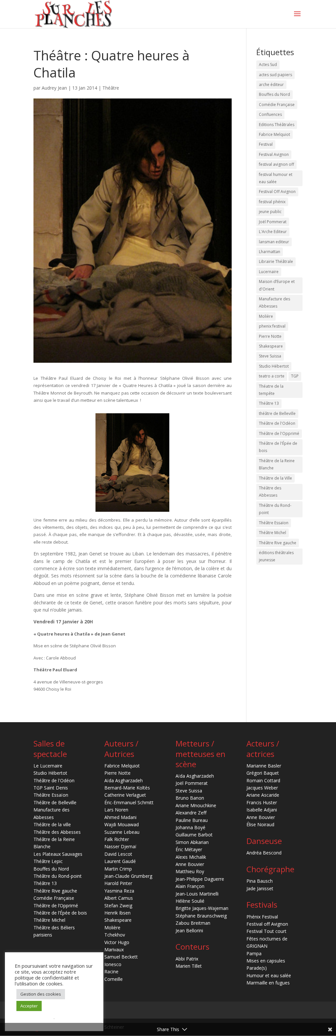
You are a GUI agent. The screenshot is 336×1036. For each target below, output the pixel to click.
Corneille (113, 979)
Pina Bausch (259, 881)
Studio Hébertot (274, 366)
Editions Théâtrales (276, 124)
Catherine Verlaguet (125, 795)
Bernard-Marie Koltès (127, 788)
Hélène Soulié (190, 901)
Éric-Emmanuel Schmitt (129, 802)
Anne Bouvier (190, 864)
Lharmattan (269, 251)
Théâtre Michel (272, 532)
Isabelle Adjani (261, 810)
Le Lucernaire (47, 766)
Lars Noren (116, 810)
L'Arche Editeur (273, 231)
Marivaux (114, 949)
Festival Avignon (274, 154)
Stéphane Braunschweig (201, 916)
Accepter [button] (29, 1006)
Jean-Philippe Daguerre (200, 879)
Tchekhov (114, 935)
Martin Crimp (118, 869)
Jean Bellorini (189, 930)
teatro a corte (271, 376)
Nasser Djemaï (120, 846)
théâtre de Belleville (277, 413)
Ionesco (112, 964)
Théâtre (110, 88)
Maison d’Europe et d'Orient (277, 285)
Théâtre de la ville (52, 824)
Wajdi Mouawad (121, 824)
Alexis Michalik (191, 857)
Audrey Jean (54, 88)
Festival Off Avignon (277, 191)
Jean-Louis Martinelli (197, 894)
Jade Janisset (259, 888)
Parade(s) (256, 968)
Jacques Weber (262, 788)
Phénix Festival (262, 917)
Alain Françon (190, 886)
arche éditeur (271, 84)
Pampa (254, 953)
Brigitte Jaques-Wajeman (202, 908)
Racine (111, 971)
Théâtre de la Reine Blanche (277, 464)
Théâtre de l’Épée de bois (60, 913)
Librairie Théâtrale (276, 261)
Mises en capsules (265, 961)
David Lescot (118, 854)
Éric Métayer (189, 849)
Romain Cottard (263, 780)
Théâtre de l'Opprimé (279, 433)
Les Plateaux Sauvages (57, 854)
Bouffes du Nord (274, 94)
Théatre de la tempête (271, 389)
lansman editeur (274, 242)
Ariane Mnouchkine (196, 805)
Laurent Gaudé (120, 861)
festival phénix (272, 202)
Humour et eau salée (268, 975)
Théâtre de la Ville (275, 478)
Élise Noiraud (260, 824)
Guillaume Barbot (194, 834)
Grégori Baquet (262, 773)
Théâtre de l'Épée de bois (278, 447)
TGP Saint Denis (50, 788)
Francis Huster (261, 802)
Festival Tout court (266, 931)
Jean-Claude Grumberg (128, 876)
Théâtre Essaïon (273, 523)
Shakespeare (271, 346)
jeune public (270, 211)
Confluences (270, 114)
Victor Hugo (116, 942)
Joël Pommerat (272, 222)
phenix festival (272, 326)
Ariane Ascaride (262, 795)
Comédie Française (277, 104)
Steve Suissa (270, 356)
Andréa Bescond (264, 853)
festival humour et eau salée (275, 178)
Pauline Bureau (192, 820)
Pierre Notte (270, 336)
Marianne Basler (263, 766)
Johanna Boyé (190, 827)
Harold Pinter (118, 883)
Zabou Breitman (193, 923)
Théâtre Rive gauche (277, 543)
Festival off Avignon (267, 924)
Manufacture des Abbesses (274, 302)
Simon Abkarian (192, 842)
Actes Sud (268, 64)
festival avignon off (276, 164)
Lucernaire (269, 271)
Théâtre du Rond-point (275, 509)
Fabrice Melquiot (274, 134)
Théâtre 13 (269, 403)
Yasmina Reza (119, 891)
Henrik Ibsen (117, 913)
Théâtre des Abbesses (270, 491)
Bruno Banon (190, 798)
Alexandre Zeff (191, 812)
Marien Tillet (189, 966)
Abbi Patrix (187, 959)
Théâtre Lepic (48, 861)
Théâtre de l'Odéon (277, 423)
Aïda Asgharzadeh (123, 780)
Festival (266, 144)
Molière (266, 316)
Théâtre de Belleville (54, 802)
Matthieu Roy (190, 871)
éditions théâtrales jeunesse (276, 556)
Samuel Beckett (121, 957)
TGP (295, 376)
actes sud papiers (275, 74)
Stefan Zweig (118, 905)
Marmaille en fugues (268, 983)
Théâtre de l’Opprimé (55, 905)
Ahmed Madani (120, 817)
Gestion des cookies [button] (40, 994)
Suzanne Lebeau (121, 832)
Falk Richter (116, 839)
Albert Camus (118, 898)
